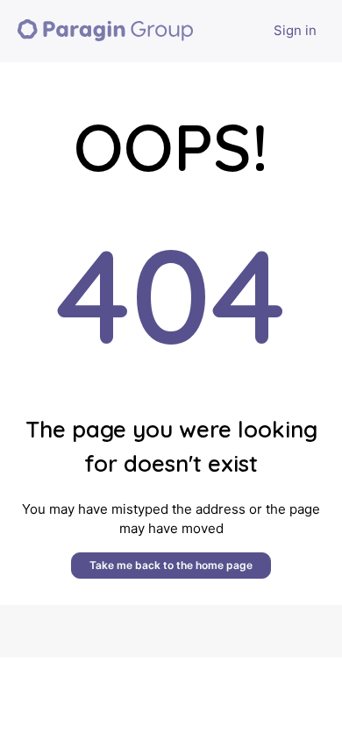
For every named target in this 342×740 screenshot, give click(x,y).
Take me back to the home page (171, 565)
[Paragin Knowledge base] (106, 31)
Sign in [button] (295, 30)
